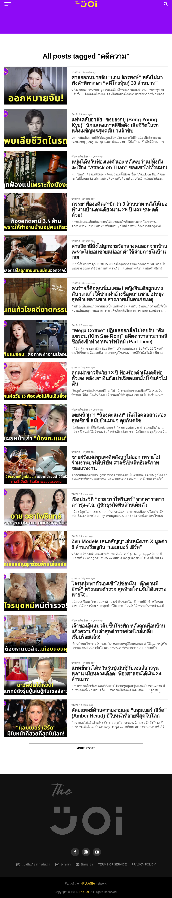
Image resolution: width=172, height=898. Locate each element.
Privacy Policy (144, 864)
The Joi (84, 891)
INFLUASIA (87, 883)
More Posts (86, 748)
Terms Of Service (112, 864)
